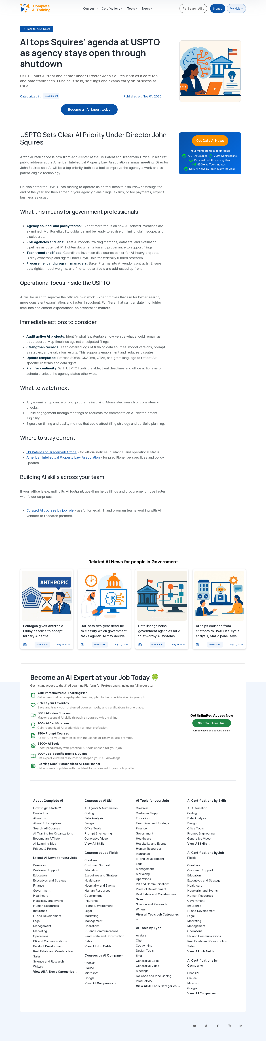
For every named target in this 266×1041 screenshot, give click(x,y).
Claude (89, 968)
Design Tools (145, 950)
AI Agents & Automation (101, 808)
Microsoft (91, 973)
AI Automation (197, 808)
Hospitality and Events (48, 900)
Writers (38, 966)
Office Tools (93, 828)
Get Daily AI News (210, 140)
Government (51, 96)
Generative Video (96, 838)
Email (139, 955)
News (146, 8)
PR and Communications (50, 941)
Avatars (141, 935)
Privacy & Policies (45, 848)
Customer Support (46, 870)
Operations (40, 936)
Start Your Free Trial (211, 723)
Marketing (40, 931)
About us (39, 818)
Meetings (142, 971)
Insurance (40, 911)
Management (42, 926)
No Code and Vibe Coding (153, 976)
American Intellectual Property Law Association (63, 457)
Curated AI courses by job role (50, 510)
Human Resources (46, 906)
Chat (139, 940)
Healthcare (40, 895)
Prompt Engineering (98, 833)
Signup (217, 8)
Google (89, 978)
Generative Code (147, 961)
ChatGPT (91, 963)
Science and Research (48, 961)
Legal (36, 921)
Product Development (48, 946)
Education (40, 875)
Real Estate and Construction (53, 951)
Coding (89, 813)
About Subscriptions (47, 823)
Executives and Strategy (49, 880)
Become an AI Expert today (89, 109)
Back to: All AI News (38, 28)
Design (89, 823)
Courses (88, 8)
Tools (131, 8)
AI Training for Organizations (53, 833)
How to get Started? (47, 808)
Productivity (144, 981)
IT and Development (47, 916)
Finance (38, 885)
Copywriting (144, 945)
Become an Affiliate (46, 838)
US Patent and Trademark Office (51, 452)
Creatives (39, 865)
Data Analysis (94, 818)
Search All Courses (46, 828)
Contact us (40, 813)
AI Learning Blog (44, 843)
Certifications (111, 8)
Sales (37, 956)
